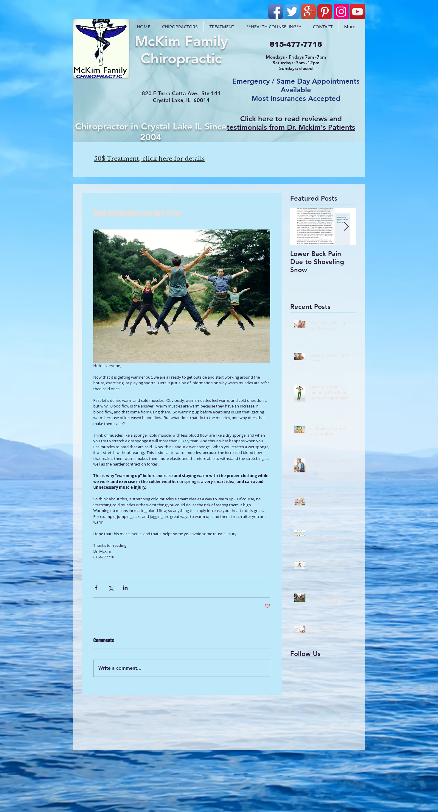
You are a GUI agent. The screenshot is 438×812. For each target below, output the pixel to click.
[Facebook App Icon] (275, 11)
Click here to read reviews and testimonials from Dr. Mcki (284, 123)
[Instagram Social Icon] (341, 11)
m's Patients (334, 127)
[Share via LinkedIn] (125, 588)
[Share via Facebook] (96, 588)
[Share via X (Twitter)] (111, 588)
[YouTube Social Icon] (357, 11)
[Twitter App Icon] (292, 11)
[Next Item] (346, 226)
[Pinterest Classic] (324, 11)
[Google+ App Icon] (308, 11)
